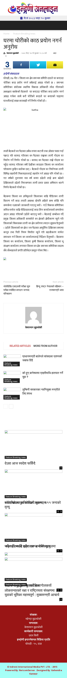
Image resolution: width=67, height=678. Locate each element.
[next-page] (11, 406)
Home (6, 33)
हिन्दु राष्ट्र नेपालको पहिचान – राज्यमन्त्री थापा (50, 288)
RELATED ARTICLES (20, 346)
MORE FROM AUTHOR (45, 346)
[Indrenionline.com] (33, 8)
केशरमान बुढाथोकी (13, 53)
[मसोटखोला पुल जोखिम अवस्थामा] (33, 482)
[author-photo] (33, 315)
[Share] (21, 64)
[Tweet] (38, 64)
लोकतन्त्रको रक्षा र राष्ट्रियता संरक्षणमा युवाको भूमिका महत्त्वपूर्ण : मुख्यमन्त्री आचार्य (32, 592)
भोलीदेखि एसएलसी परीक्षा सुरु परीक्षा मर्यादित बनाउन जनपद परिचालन (16, 290)
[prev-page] (5, 406)
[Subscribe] (55, 64)
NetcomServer (27, 670)
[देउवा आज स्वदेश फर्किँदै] (33, 444)
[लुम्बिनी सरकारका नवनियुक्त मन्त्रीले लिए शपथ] (12, 394)
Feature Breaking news (24, 33)
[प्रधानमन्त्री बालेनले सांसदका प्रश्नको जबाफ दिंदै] (12, 360)
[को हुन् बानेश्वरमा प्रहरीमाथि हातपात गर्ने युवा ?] (12, 377)
